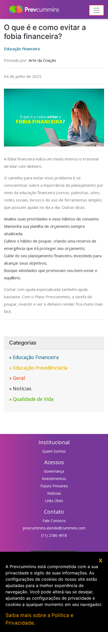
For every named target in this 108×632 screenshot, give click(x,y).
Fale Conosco (54, 520)
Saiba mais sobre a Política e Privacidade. (39, 619)
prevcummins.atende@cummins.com (54, 527)
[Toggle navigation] (96, 10)
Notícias (54, 493)
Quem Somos (54, 451)
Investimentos (54, 478)
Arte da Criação (42, 60)
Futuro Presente (54, 485)
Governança (54, 471)
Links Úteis (54, 500)
